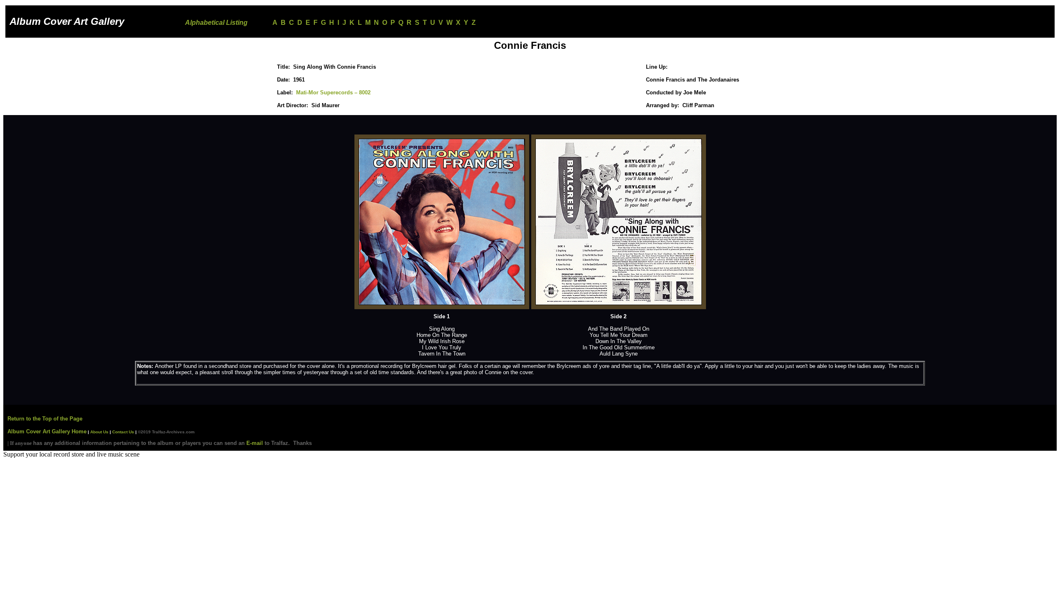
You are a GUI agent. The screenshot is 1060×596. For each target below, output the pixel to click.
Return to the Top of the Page (44, 419)
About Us (98, 432)
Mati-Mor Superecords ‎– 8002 (333, 92)
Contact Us (123, 432)
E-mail (254, 443)
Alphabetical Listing (216, 22)
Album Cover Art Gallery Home (47, 431)
